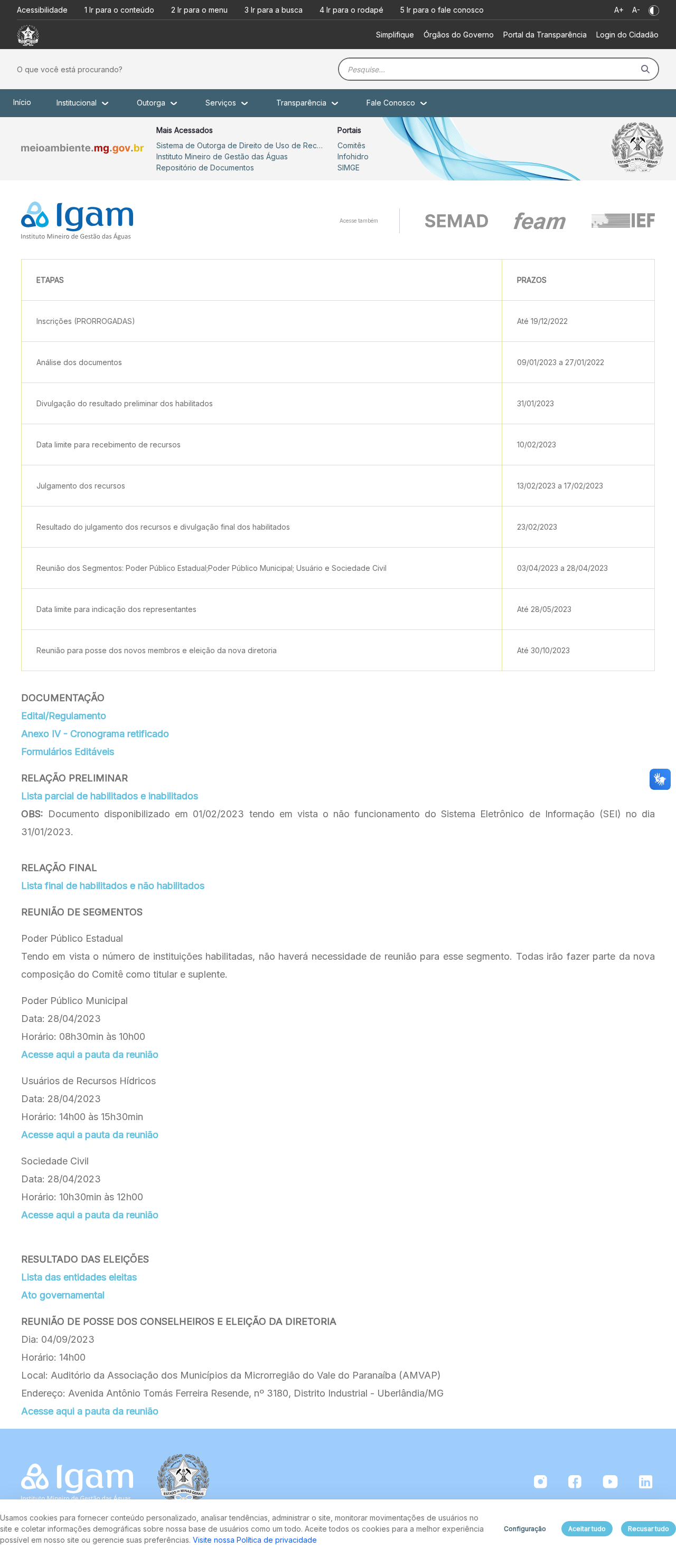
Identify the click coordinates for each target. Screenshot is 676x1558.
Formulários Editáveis (67, 751)
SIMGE (348, 167)
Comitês (351, 145)
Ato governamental (63, 1295)
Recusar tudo (648, 1529)
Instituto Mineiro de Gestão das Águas (222, 156)
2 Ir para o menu (199, 9)
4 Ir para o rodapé (351, 9)
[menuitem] (395, 34)
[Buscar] (645, 69)
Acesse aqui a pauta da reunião (89, 1054)
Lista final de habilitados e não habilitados (112, 885)
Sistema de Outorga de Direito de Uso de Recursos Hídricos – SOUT (240, 145)
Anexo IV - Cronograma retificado (95, 733)
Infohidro (353, 156)
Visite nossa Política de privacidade (255, 1539)
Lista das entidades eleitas (79, 1277)
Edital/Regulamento (63, 715)
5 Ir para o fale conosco (442, 9)
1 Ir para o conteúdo (119, 9)
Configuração (525, 1529)
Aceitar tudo (587, 1529)
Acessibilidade (42, 9)
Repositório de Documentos (205, 167)
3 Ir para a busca (274, 9)
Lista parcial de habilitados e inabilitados (109, 795)
